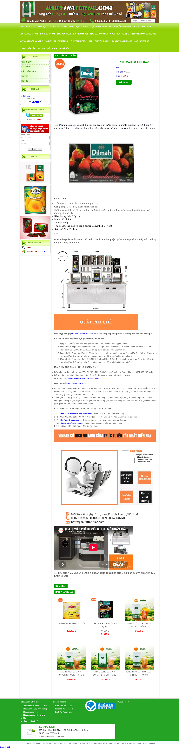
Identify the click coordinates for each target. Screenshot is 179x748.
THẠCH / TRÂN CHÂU (142, 27)
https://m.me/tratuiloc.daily (71, 423)
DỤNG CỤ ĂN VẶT (47, 34)
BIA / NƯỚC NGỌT (80, 34)
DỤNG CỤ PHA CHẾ (99, 27)
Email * (23, 140)
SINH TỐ (85, 27)
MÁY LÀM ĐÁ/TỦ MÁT (99, 34)
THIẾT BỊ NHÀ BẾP (102, 41)
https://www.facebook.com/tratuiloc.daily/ (81, 378)
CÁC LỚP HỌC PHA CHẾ (122, 41)
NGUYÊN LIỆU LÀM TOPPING (56, 41)
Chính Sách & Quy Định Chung (35, 709)
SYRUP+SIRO (54, 27)
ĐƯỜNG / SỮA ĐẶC (28, 48)
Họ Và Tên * (25, 135)
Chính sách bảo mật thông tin (34, 715)
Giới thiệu (26, 718)
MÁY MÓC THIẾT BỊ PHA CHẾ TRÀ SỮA (54, 48)
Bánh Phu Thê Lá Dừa (63, 706)
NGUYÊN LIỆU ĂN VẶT (29, 34)
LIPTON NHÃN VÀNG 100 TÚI (71, 623)
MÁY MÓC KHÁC (64, 34)
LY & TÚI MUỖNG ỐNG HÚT (120, 27)
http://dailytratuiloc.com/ (82, 333)
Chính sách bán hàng (31, 712)
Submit (35, 149)
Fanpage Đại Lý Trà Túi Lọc (65, 709)
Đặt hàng (123, 82)
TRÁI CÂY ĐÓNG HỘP (70, 27)
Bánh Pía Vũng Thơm (63, 712)
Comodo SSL (5, 747)
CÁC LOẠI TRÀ (26, 27)
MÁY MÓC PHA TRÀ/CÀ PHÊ (31, 41)
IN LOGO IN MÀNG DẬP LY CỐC (143, 34)
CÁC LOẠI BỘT (40, 27)
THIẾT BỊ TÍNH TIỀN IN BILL (81, 41)
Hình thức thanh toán (31, 721)
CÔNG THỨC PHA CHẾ (119, 34)
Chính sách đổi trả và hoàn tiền (35, 706)
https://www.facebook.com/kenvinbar (76, 414)
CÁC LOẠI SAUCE (141, 41)
